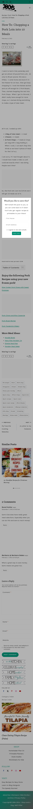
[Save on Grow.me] (15, 47)
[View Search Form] (29, 2)
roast (13, 411)
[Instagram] (10, 1)
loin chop (20, 382)
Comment (7, 592)
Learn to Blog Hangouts (11, 785)
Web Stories (24, 795)
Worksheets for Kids (16, 760)
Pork (9, 15)
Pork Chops (16, 395)
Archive (10, 798)
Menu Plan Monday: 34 (13, 340)
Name (5, 622)
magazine (6, 387)
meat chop (21, 387)
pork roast (17, 399)
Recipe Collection (21, 407)
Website (6, 640)
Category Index (8, 697)
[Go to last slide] (4, 467)
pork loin (25, 395)
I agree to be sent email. (17, 230)
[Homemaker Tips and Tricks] (16, 672)
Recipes (4, 15)
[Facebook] (3, 1)
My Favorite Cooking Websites (6, 427)
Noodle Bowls (10, 338)
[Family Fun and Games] (16, 677)
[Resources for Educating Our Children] (16, 683)
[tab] (13, 488)
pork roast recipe (8, 403)
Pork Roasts (21, 403)
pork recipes (7, 399)
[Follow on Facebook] (3, 691)
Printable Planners (16, 754)
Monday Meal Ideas (12, 346)
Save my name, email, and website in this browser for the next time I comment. (16, 647)
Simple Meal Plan (11, 343)
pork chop (6, 395)
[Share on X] (12, 47)
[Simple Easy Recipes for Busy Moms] (16, 662)
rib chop (6, 411)
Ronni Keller (7, 507)
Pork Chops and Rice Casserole (13, 315)
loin (13, 382)
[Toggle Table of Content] (21, 267)
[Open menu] (29, 8)
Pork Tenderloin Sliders (10, 326)
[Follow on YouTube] (20, 691)
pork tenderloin (8, 407)
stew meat (13, 415)
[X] (6, 1)
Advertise (6, 795)
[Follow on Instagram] (16, 691)
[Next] (28, 467)
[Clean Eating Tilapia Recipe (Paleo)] (16, 717)
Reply (5, 525)
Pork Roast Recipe (9, 321)
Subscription (24, 415)
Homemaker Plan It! (16, 751)
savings (5, 415)
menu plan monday (9, 391)
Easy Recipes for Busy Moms (12, 782)
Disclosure (15, 795)
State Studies (16, 757)
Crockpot (6, 382)
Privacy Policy (20, 798)
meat (14, 387)
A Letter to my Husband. (25, 426)
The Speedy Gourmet (9, 788)
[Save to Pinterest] (3, 47)
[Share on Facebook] (8, 47)
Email (5, 631)
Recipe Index (7, 700)
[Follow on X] (8, 691)
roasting (20, 411)
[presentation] (16, 462)
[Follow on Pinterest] (12, 691)
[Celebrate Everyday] (16, 667)
